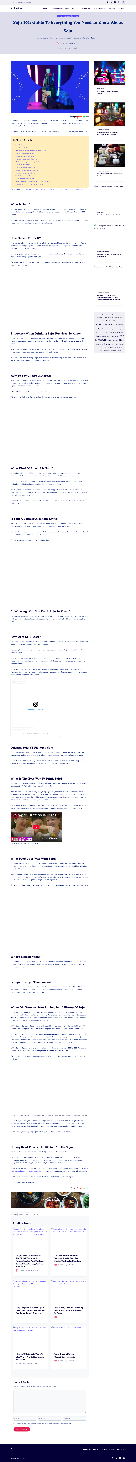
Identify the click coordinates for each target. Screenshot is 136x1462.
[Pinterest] (118, 2)
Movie (110, 340)
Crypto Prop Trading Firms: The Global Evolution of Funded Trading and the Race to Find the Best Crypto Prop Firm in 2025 (30, 1261)
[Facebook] (107, 2)
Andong (109, 315)
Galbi (106, 329)
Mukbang (115, 340)
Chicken (116, 317)
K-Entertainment (100, 8)
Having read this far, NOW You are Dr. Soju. (29, 184)
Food (27, 1214)
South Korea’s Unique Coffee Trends (108, 215)
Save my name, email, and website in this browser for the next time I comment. (43, 1424)
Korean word (114, 336)
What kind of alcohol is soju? (25, 156)
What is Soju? (20, 145)
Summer (98, 347)
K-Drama (120, 333)
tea (106, 347)
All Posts (67, 48)
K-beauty (111, 332)
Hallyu (120, 329)
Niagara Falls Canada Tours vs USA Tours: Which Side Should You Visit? (30, 1357)
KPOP (121, 336)
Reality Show (99, 344)
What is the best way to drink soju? (27, 170)
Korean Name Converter (59, 8)
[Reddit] (80, 117)
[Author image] (58, 43)
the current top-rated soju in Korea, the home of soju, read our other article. (56, 189)
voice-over (100, 350)
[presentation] (30, 1239)
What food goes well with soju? (25, 173)
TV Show (121, 347)
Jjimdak (103, 333)
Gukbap (116, 329)
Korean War (105, 336)
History (98, 333)
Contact (96, 1449)
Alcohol (14, 1214)
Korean (98, 336)
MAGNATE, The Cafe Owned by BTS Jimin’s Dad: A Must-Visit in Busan (68, 1310)
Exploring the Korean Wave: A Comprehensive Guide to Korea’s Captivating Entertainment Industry (108, 297)
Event (115, 324)
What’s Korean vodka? (22, 176)
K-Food (60, 16)
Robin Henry (22, 1363)
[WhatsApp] (84, 117)
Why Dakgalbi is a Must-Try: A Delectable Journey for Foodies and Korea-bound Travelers (30, 1310)
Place (121, 340)
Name (17, 1418)
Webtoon (113, 350)
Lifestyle (112, 8)
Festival (120, 324)
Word (119, 350)
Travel (121, 8)
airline (99, 315)
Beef (113, 315)
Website (67, 1418)
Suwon (102, 347)
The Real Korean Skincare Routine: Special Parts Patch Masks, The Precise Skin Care (67, 1258)
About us (87, 1449)
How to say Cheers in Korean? (25, 153)
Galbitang (110, 329)
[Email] (87, 117)
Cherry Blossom (108, 317)
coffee (121, 317)
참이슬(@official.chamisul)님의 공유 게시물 (35, 733)
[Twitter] (111, 2)
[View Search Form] (123, 2)
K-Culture (86, 8)
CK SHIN (64, 43)
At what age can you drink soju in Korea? (29, 162)
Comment (18, 1388)
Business (99, 317)
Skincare (108, 344)
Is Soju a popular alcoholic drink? (26, 159)
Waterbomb (107, 350)
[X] (74, 117)
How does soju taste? (22, 164)
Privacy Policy (108, 1449)
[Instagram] (114, 2)
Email (42, 1418)
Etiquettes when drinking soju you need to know (31, 150)
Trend (116, 347)
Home (45, 8)
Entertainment (104, 324)
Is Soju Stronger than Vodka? (25, 178)
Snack (116, 344)
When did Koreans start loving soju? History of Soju (32, 181)
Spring (121, 344)
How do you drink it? (22, 148)
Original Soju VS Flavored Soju (25, 167)
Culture (107, 320)
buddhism (118, 315)
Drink (21, 1214)
